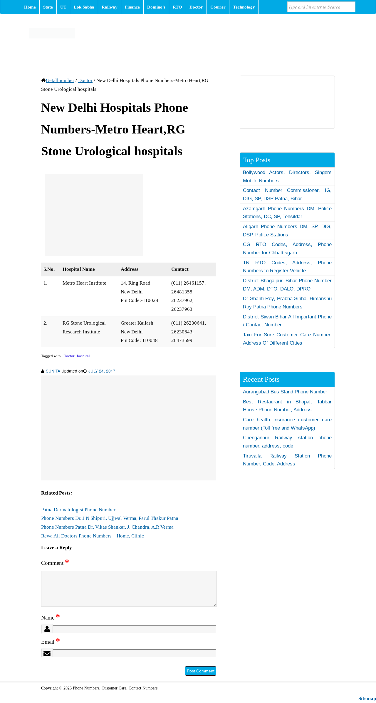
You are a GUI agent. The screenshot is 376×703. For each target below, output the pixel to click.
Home (30, 7)
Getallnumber (60, 80)
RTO (177, 7)
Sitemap (367, 698)
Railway (110, 7)
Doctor (196, 7)
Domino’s (156, 7)
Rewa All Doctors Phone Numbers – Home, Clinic (92, 536)
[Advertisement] (94, 215)
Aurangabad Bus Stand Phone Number (285, 392)
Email (50, 642)
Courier (218, 7)
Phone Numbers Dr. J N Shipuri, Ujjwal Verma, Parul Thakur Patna (109, 518)
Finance (132, 7)
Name (50, 618)
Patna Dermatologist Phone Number (78, 509)
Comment (55, 563)
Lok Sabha (84, 7)
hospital (83, 356)
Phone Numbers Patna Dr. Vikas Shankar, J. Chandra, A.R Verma (107, 527)
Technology (244, 7)
